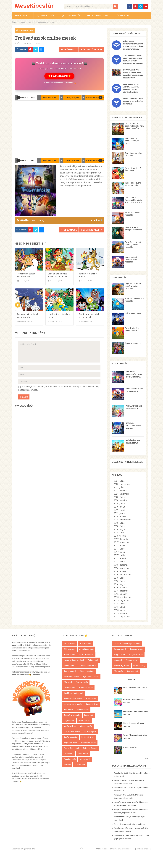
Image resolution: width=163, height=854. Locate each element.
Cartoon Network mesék (87, 666)
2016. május (119, 584)
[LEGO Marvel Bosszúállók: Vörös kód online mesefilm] (118, 382)
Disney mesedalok (87, 671)
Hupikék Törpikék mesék (73, 699)
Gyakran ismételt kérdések (121, 849)
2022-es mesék (69, 644)
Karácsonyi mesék (136, 649)
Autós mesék (93, 660)
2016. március (120, 587)
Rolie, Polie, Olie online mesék (132, 329)
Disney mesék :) (120, 649)
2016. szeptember (122, 574)
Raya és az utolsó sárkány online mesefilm (133, 244)
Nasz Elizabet (119, 817)
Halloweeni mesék (86, 688)
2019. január (119, 513)
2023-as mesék (85, 644)
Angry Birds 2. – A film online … (133, 169)
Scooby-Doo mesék (88, 743)
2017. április (119, 555)
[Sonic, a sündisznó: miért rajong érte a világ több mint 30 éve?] (116, 107)
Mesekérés (102, 849)
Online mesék (22, 15)
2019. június (119, 503)
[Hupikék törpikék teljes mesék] (59, 299)
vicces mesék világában (31, 730)
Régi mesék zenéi (70, 743)
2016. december (121, 565)
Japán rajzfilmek (92, 704)
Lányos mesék (69, 721)
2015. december (121, 590)
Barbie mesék (69, 666)
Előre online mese (133, 313)
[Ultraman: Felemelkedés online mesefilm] (118, 433)
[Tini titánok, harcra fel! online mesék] (90, 299)
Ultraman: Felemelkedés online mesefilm (133, 425)
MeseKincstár (34, 6)
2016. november (121, 568)
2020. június (119, 497)
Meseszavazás (84, 721)
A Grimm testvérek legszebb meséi (127, 644)
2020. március (120, 500)
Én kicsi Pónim (80, 765)
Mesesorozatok (99, 15)
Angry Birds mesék (86, 649)
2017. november (121, 542)
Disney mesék (47, 15)
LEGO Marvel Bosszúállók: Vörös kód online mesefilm (134, 200)
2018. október (120, 516)
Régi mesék (118, 671)
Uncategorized (132, 671)
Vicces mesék (82, 754)
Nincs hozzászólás (33, 43)
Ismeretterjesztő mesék (73, 704)
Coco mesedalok (70, 671)
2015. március (120, 613)
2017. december (121, 539)
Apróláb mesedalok (86, 655)
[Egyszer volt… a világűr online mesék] (29, 299)
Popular (132, 679)
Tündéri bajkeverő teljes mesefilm (133, 184)
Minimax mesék (86, 726)
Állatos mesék (85, 759)
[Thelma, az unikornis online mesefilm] (118, 416)
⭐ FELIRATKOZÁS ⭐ (59, 76)
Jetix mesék (68, 710)
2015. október (120, 594)
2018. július (119, 523)
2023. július (119, 487)
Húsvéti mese (91, 699)
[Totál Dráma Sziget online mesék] (29, 259)
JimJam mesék (83, 710)
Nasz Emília (118, 773)
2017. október (120, 545)
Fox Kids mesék (82, 682)
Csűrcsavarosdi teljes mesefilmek (132, 824)
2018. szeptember (122, 519)
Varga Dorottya (120, 780)
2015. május (119, 610)
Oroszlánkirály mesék (72, 732)
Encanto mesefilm (133, 343)
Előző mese (70, 49)
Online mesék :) (139, 666)
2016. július (119, 578)
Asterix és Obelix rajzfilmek (74, 660)
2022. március (120, 490)
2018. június (119, 526)
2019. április (119, 510)
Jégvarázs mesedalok (72, 715)
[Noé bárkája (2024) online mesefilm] (118, 450)
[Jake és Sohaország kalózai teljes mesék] (59, 259)
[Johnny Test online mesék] (90, 259)
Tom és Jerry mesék (71, 748)
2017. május (119, 552)
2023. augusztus (122, 484)
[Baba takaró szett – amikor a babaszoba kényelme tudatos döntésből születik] (116, 92)
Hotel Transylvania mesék (73, 693)
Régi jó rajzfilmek (88, 737)
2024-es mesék (69, 649)
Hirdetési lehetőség (143, 849)
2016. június (119, 581)
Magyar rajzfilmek (136, 655)
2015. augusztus (122, 600)
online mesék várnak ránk (40, 725)
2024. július (119, 481)
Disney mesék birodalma (32, 744)
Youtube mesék (70, 759)
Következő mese (90, 49)
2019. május (119, 506)
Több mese (121, 15)
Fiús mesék (68, 682)
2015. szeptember (122, 597)
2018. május (119, 529)
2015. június (119, 607)
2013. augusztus (122, 616)
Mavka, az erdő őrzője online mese (133, 228)
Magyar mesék (72, 15)
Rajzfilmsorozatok (71, 737)
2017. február (120, 558)
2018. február (120, 536)
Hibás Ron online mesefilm (132, 213)
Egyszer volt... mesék (91, 677)
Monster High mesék (121, 666)
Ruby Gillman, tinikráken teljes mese (132, 140)
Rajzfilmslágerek (90, 732)
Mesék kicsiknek (70, 726)
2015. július (119, 603)
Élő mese (67, 765)
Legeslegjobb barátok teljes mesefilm (131, 259)
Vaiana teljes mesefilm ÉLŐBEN (135, 688)
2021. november (121, 494)
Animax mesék (69, 655)
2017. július (119, 548)
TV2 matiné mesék (90, 748)
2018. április (119, 532)
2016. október (120, 571)
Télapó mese (69, 754)
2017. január (119, 561)
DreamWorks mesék (71, 677)
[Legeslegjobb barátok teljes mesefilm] (118, 399)
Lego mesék (89, 715)
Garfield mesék (69, 688)
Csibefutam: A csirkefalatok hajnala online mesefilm (134, 125)
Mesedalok (118, 660)
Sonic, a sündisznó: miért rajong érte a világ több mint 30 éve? (133, 101)
